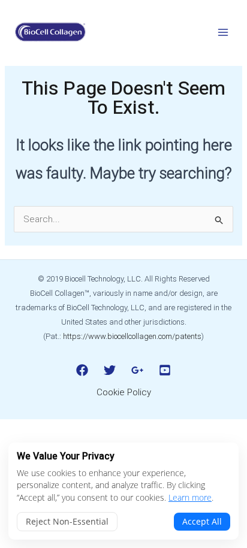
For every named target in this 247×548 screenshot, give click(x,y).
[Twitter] (110, 370)
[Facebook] (82, 370)
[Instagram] (137, 370)
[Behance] (165, 370)
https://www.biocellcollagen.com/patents (132, 336)
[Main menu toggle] (222, 32)
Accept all (202, 521)
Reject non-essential (67, 521)
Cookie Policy (124, 392)
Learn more (190, 497)
